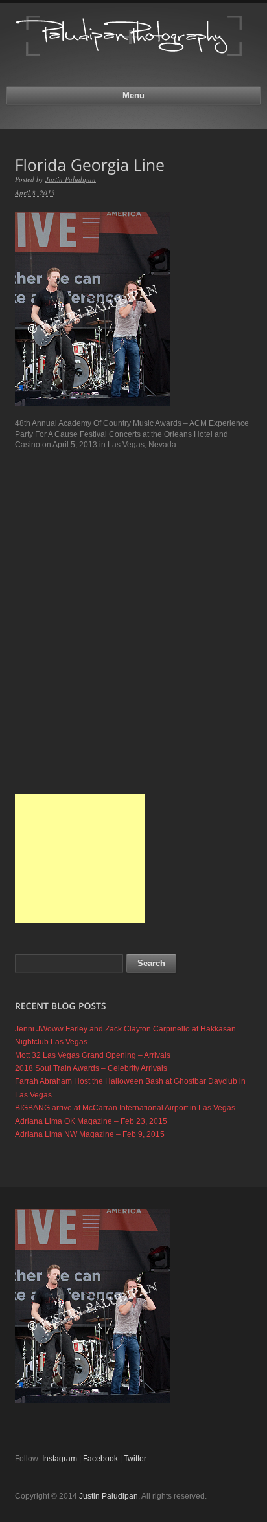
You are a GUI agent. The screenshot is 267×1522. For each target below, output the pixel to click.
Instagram (59, 1458)
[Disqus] (133, 622)
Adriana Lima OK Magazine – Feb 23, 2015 (91, 1121)
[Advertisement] (80, 858)
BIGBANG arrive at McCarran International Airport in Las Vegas (125, 1107)
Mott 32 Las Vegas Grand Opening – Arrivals (92, 1055)
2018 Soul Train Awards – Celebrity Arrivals (91, 1068)
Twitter (135, 1458)
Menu (133, 95)
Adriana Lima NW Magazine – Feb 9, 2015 (90, 1134)
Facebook (100, 1458)
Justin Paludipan (70, 179)
